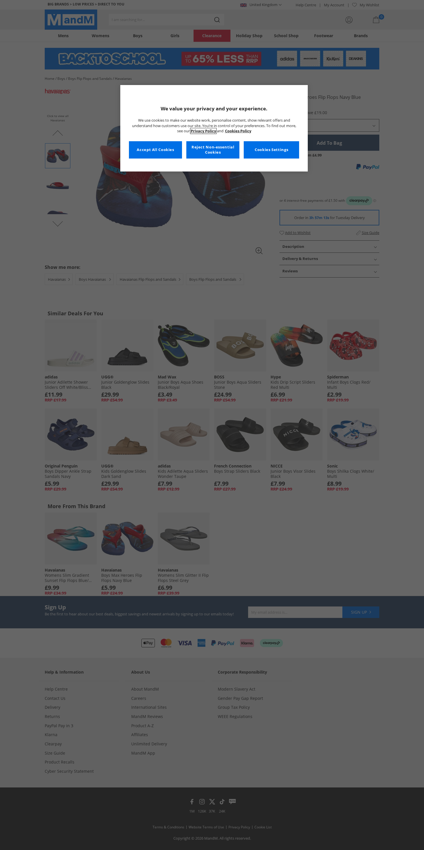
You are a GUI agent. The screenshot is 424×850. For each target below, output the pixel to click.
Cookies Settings (271, 149)
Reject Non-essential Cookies (213, 150)
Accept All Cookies (155, 149)
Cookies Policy (238, 131)
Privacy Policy (203, 131)
